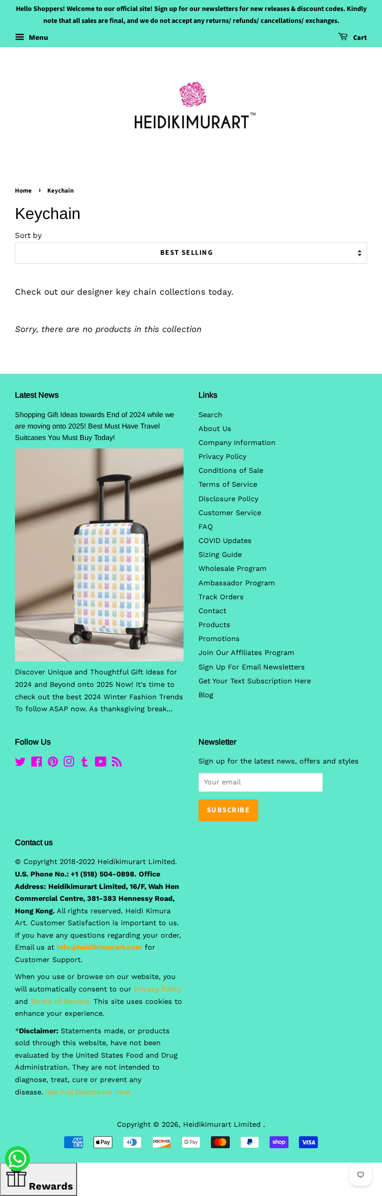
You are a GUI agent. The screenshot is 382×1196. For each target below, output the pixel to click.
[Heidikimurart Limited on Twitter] (20, 764)
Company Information (237, 442)
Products (214, 625)
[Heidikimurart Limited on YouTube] (100, 764)
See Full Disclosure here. (89, 1092)
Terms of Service (227, 484)
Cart (359, 38)
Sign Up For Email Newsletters (251, 667)
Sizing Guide (220, 554)
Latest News (37, 395)
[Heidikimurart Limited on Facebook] (36, 764)
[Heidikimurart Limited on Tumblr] (84, 764)
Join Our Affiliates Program (246, 653)
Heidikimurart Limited (223, 1124)
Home (23, 190)
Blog (205, 695)
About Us (214, 429)
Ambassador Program (236, 583)
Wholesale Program (232, 568)
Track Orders (221, 597)
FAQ (205, 527)
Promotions (219, 639)
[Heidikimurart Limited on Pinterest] (52, 764)
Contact (212, 611)
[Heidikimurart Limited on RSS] (116, 764)
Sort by (28, 235)
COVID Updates (225, 541)
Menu (37, 37)
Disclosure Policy (228, 499)
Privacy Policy (222, 456)
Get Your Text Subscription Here (254, 681)
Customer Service (229, 513)
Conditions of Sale (230, 470)
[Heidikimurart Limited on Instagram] (68, 764)
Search (210, 415)
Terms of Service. (60, 1001)
